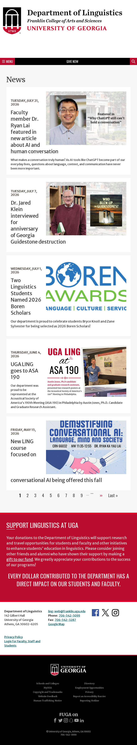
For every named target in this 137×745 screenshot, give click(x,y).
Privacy (89, 692)
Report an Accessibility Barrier (89, 696)
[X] (60, 720)
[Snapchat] (71, 720)
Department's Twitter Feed (105, 612)
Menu (9, 61)
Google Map (56, 624)
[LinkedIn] (82, 720)
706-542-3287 (65, 620)
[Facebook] (55, 720)
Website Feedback (47, 696)
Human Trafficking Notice (48, 700)
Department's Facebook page (95, 612)
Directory (89, 683)
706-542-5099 (69, 615)
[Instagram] (66, 720)
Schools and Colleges (47, 683)
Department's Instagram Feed (115, 612)
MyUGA (48, 687)
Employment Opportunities (89, 687)
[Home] (68, 28)
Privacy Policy (13, 637)
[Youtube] (76, 720)
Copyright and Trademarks (47, 692)
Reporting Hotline (89, 700)
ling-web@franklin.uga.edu (66, 611)
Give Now (72, 61)
